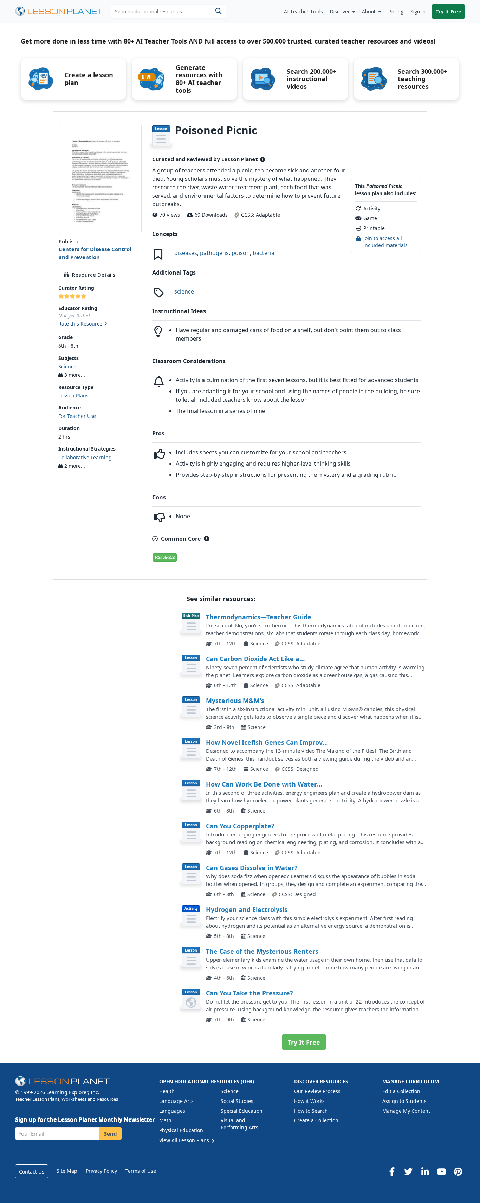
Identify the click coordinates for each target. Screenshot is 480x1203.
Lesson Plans (73, 395)
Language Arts (176, 1101)
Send (110, 1133)
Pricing (395, 11)
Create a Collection (316, 1120)
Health (167, 1091)
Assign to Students (404, 1101)
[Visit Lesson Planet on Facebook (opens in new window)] (392, 1171)
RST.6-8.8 (165, 557)
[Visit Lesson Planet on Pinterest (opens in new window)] (458, 1171)
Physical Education (181, 1130)
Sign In (418, 11)
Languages (172, 1110)
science (184, 291)
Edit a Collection (401, 1091)
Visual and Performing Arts (239, 1124)
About (369, 11)
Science (67, 366)
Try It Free (448, 11)
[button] (100, 324)
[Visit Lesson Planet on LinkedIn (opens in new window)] (425, 1171)
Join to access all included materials (385, 242)
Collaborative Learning (85, 457)
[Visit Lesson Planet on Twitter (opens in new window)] (408, 1171)
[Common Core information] (206, 538)
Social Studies (237, 1101)
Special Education (241, 1110)
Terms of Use (140, 1171)
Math (165, 1120)
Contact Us (31, 1171)
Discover (340, 11)
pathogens (214, 253)
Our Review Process (317, 1091)
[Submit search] (218, 11)
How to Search (311, 1110)
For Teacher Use (77, 416)
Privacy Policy (101, 1171)
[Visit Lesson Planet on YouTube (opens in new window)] (441, 1171)
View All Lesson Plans (184, 1140)
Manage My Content (406, 1110)
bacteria (263, 253)
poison (241, 253)
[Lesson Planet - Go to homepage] (63, 11)
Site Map (67, 1171)
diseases (185, 253)
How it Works (309, 1101)
